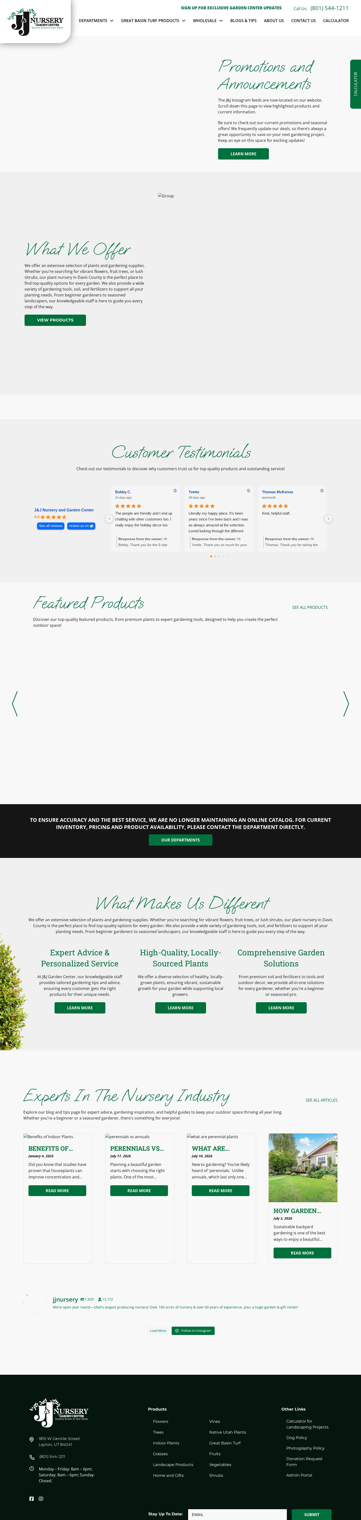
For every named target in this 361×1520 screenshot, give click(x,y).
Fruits (215, 1454)
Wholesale (205, 20)
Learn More (243, 154)
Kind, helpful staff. (276, 513)
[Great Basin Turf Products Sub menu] (184, 21)
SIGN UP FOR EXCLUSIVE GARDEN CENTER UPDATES (231, 8)
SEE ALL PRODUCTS (310, 607)
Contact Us (303, 20)
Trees (158, 1432)
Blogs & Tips (243, 20)
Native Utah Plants (227, 1432)
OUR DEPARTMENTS (180, 840)
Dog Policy (296, 1437)
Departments (93, 20)
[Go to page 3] (222, 556)
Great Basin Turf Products (150, 20)
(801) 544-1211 (330, 8)
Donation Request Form (304, 1461)
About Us (274, 20)
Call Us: (301, 8)
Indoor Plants (166, 1443)
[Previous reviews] (109, 519)
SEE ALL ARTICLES (322, 1100)
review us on (79, 526)
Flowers (160, 1421)
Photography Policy (305, 1448)
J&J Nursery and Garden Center (64, 510)
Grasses (160, 1454)
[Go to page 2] (219, 556)
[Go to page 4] (226, 556)
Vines (214, 1421)
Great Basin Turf (224, 1443)
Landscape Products (173, 1464)
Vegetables (220, 1464)
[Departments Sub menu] (112, 21)
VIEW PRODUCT (54, 744)
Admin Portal (299, 1475)
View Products (55, 320)
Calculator (336, 20)
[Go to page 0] (211, 556)
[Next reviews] (328, 519)
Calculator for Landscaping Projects (307, 1424)
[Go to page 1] (215, 556)
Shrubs (216, 1475)
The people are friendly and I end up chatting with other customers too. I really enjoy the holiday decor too (143, 519)
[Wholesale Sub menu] (221, 21)
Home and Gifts (168, 1475)
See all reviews (50, 526)
